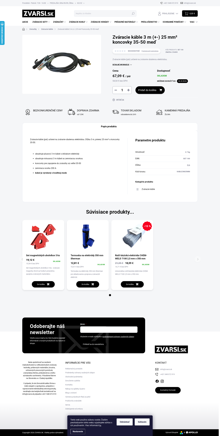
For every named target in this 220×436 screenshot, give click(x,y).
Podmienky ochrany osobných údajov (80, 373)
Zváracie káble (148, 189)
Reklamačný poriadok (73, 369)
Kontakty (69, 385)
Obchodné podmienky (73, 377)
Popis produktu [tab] (109, 126)
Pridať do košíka (147, 90)
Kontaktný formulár (168, 390)
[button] (110, 295)
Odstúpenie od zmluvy (74, 409)
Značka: (172, 52)
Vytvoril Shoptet (172, 432)
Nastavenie (78, 431)
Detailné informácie (121, 65)
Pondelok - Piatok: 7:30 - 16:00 (34, 3)
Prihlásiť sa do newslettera (93, 344)
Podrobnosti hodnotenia (150, 51)
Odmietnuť (124, 422)
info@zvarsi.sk (28, 394)
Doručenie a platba (72, 381)
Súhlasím (142, 422)
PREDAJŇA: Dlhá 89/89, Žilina (61, 3)
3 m (188, 165)
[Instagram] (162, 381)
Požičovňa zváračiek (73, 401)
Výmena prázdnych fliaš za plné (77, 397)
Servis (67, 405)
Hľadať (133, 13)
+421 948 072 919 (49, 394)
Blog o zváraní (71, 393)
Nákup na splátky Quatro (75, 389)
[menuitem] (26, 22)
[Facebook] (157, 381)
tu (100, 425)
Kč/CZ (79, 3)
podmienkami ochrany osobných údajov (118, 337)
